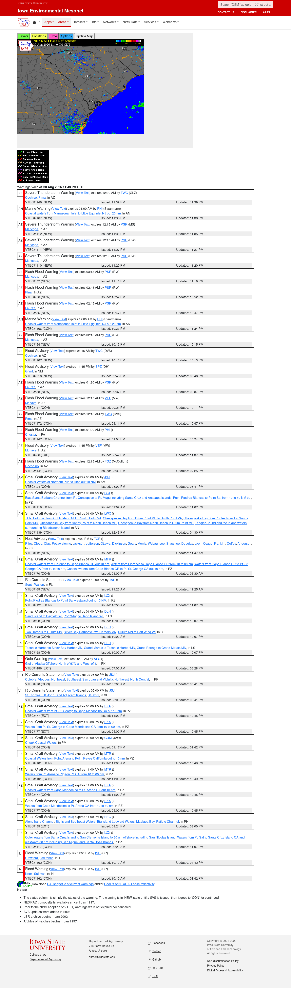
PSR (124, 224)
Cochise (31, 197)
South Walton (34, 584)
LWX (107, 513)
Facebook (158, 943)
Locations (39, 36)
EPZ (98, 366)
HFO (107, 816)
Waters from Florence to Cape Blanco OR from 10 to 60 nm (152, 564)
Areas (62, 22)
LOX (107, 493)
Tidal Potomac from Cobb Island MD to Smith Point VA (63, 518)
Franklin (219, 543)
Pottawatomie (61, 543)
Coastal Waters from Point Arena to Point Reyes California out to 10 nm (75, 758)
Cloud (38, 543)
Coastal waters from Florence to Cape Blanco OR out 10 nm (67, 564)
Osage (207, 543)
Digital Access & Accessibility (225, 970)
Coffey (231, 543)
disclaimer (249, 12)
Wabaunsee (156, 543)
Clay (47, 543)
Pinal (28, 292)
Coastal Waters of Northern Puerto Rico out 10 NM (60, 481)
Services (150, 22)
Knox (28, 873)
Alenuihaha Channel (39, 821)
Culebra (30, 679)
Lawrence (46, 857)
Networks (109, 22)
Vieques (44, 679)
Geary (132, 543)
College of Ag (38, 954)
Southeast (74, 679)
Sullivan (40, 873)
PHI (100, 208)
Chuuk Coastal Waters (41, 742)
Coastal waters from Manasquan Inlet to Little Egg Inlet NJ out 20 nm (73, 213)
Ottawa (105, 543)
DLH (107, 611)
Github (156, 959)
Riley (28, 543)
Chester (30, 434)
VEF (108, 398)
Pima (42, 197)
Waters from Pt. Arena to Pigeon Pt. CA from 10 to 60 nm (64, 774)
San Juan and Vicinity (97, 679)
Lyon (198, 543)
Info (94, 22)
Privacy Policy (215, 965)
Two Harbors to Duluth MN (43, 632)
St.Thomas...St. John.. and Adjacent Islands (55, 695)
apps (266, 12)
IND (98, 853)
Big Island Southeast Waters (75, 821)
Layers (23, 36)
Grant (29, 371)
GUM (108, 737)
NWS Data (130, 22)
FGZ (108, 461)
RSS (155, 976)
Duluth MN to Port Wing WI (137, 632)
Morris (142, 543)
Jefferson (92, 543)
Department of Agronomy (45, 959)
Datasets (79, 22)
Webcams (170, 22)
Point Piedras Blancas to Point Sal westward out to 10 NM (65, 600)
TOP (97, 538)
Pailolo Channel (167, 821)
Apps (48, 22)
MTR (107, 753)
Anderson (244, 543)
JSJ (107, 477)
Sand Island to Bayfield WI (43, 616)
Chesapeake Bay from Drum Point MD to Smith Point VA (142, 518)
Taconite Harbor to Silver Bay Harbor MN (53, 647)
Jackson (78, 543)
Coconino (32, 466)
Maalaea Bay (145, 821)
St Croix (93, 695)
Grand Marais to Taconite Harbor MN (109, 647)
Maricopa (31, 229)
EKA (107, 706)
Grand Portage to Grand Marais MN (161, 647)
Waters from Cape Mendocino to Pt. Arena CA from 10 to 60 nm (69, 805)
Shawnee (173, 543)
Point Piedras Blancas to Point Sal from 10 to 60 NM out (212, 497)
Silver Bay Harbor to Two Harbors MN (90, 632)
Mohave (30, 402)
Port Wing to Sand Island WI (83, 616)
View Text (82, 192)
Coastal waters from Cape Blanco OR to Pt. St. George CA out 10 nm (115, 568)
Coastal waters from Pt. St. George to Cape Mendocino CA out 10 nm (73, 711)
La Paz (30, 308)
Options (66, 36)
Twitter (156, 951)
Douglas (187, 543)
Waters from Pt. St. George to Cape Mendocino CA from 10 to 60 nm (72, 726)
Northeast (58, 679)
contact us (226, 12)
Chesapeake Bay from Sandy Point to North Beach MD (78, 523)
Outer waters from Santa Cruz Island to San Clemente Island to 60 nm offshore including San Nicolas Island (100, 837)
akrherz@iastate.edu (102, 957)
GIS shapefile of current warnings (70, 884)
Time (53, 36)
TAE (112, 579)
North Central (139, 679)
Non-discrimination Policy (223, 961)
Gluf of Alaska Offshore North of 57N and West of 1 (60, 663)
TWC (124, 192)
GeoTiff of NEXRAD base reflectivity (129, 884)
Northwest (121, 679)
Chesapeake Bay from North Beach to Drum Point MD (156, 523)
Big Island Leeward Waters (116, 821)
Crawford (31, 857)
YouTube (158, 968)
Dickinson (119, 543)
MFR (107, 559)
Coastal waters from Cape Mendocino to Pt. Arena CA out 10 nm (70, 790)
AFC (97, 658)
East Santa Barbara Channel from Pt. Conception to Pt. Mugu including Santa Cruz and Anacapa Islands (98, 497)
